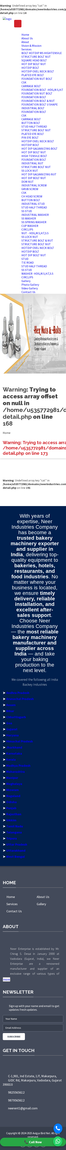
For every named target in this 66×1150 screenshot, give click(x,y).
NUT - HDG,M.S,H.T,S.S (35, 233)
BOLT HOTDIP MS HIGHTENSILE (41, 53)
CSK (23, 82)
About (25, 42)
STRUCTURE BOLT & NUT (37, 240)
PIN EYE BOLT (30, 137)
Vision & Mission (31, 45)
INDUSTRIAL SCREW (34, 185)
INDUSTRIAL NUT (32, 163)
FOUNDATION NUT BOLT (36, 79)
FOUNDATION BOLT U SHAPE (39, 104)
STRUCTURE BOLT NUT (36, 56)
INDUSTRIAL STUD (33, 204)
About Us (27, 38)
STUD (24, 259)
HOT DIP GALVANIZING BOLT (39, 148)
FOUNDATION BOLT (33, 97)
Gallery (25, 281)
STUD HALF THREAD (34, 126)
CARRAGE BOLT (31, 86)
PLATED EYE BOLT (32, 75)
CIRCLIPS (27, 229)
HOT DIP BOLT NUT (33, 64)
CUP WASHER (29, 226)
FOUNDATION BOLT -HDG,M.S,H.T (42, 90)
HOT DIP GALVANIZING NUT (38, 174)
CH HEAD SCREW (31, 196)
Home (25, 34)
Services (26, 49)
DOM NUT (27, 181)
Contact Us (28, 292)
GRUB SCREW (29, 189)
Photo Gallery (30, 284)
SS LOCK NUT (29, 170)
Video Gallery (29, 288)
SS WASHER (28, 218)
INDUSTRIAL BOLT (33, 108)
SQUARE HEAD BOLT (34, 60)
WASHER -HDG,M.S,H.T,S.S (37, 273)
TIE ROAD (27, 262)
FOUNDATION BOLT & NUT (38, 101)
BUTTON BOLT (30, 123)
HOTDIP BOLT (30, 67)
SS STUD (26, 211)
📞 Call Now (33, 1142)
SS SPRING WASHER (33, 222)
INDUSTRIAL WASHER (35, 215)
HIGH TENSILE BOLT (34, 156)
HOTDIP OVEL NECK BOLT (37, 71)
